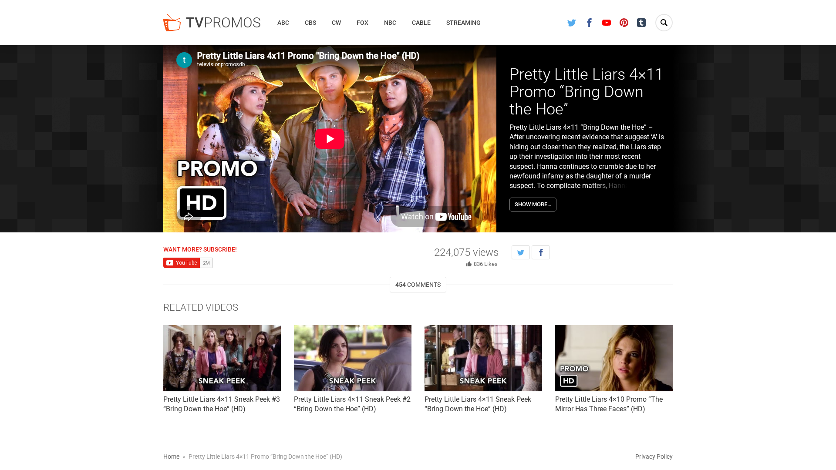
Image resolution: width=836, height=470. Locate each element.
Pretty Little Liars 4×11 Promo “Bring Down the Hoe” (586, 91)
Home (171, 456)
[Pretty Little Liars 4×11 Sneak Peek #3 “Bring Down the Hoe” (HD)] (222, 358)
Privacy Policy (654, 456)
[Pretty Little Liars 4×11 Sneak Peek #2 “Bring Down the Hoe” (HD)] (352, 358)
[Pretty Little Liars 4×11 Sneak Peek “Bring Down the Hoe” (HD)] (483, 358)
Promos (223, 22)
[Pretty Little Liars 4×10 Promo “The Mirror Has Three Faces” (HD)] (614, 358)
